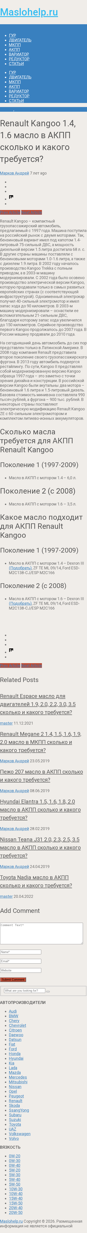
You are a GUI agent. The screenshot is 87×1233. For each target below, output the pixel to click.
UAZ (12, 1129)
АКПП (14, 49)
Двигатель (20, 40)
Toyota (15, 1124)
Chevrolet (17, 1025)
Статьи (16, 63)
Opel (13, 1091)
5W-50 (14, 1184)
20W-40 (16, 1207)
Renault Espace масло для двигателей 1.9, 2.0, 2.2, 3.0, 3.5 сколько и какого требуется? (38, 704)
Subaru (15, 1115)
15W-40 (16, 1198)
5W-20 (14, 1170)
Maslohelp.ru (29, 12)
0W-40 (14, 1165)
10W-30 (16, 1189)
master (6, 723)
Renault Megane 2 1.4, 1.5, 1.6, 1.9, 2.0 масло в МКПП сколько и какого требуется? (40, 742)
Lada (13, 1067)
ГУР (12, 35)
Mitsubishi (18, 1082)
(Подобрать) (20, 568)
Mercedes (18, 1077)
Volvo (14, 1138)
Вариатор (19, 54)
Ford (13, 1049)
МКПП (15, 44)
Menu (5, 26)
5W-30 (14, 1174)
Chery (14, 1020)
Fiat (12, 1044)
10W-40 (16, 1193)
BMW (13, 1016)
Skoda (14, 1105)
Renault (6, 109)
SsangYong (19, 1110)
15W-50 (16, 1203)
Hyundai (16, 1058)
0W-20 (14, 1156)
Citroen (15, 1030)
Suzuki (15, 1119)
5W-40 (14, 1179)
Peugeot (16, 1096)
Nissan (15, 1086)
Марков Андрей (14, 173)
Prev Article (10, 212)
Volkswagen (20, 1133)
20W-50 (16, 1212)
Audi (13, 1011)
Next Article (31, 212)
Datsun (15, 1039)
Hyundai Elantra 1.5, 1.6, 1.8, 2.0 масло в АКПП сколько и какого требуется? (40, 809)
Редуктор (19, 59)
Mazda (15, 1072)
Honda (15, 1053)
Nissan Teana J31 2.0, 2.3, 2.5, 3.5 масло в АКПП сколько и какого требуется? (40, 847)
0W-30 (14, 1160)
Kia (11, 1063)
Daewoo (16, 1034)
